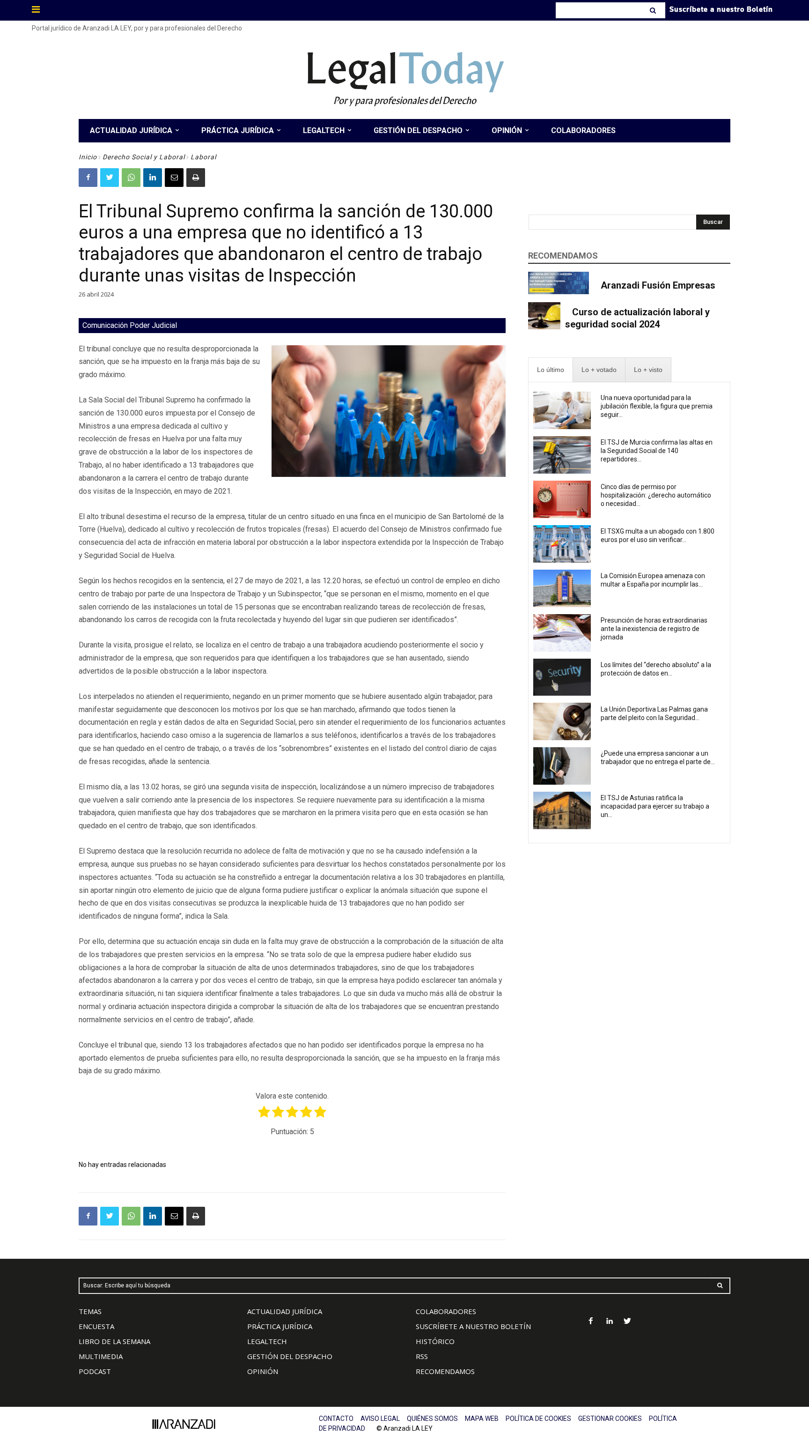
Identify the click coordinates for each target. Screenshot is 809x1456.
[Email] (174, 177)
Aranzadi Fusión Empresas (658, 285)
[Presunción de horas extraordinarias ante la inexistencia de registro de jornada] (562, 633)
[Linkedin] (152, 177)
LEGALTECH (267, 1341)
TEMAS (90, 1311)
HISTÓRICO (435, 1341)
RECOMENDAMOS (445, 1371)
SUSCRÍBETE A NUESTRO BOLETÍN (473, 1326)
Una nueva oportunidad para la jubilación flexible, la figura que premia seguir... (657, 406)
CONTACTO (336, 1418)
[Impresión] (195, 177)
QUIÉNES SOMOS (432, 1418)
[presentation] (550, 369)
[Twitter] (109, 177)
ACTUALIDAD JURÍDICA (284, 1311)
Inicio (88, 157)
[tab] (550, 369)
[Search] (654, 10)
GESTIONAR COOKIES (610, 1418)
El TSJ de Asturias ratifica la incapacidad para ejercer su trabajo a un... (655, 806)
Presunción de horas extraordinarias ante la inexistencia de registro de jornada (654, 629)
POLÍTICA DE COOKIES (538, 1418)
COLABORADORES (446, 1311)
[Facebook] (88, 177)
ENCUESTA (96, 1326)
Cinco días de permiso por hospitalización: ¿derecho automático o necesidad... (656, 495)
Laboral (203, 157)
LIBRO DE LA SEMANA (114, 1341)
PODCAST (95, 1371)
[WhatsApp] (131, 177)
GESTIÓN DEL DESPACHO (289, 1356)
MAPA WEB (482, 1418)
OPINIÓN (262, 1371)
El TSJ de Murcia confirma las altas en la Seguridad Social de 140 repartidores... (657, 450)
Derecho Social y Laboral (144, 157)
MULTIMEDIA (101, 1356)
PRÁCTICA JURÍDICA (279, 1326)
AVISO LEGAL (380, 1418)
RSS (422, 1356)
